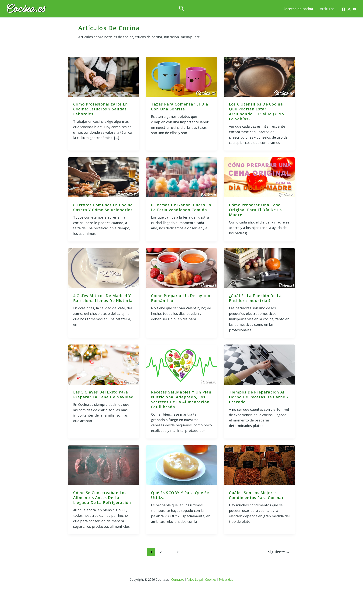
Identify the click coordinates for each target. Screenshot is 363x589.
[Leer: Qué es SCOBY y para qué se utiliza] (181, 465)
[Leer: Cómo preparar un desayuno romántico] (181, 267)
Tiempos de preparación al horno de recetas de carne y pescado (259, 397)
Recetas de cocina (298, 8)
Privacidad (226, 579)
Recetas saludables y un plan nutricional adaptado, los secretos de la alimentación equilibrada (181, 399)
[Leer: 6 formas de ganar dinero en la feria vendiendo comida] (181, 177)
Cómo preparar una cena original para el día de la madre (255, 209)
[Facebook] (343, 9)
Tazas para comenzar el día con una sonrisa (179, 107)
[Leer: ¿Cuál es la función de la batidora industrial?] (259, 267)
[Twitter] (349, 9)
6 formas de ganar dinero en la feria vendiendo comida (181, 207)
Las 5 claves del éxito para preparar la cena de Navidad (103, 395)
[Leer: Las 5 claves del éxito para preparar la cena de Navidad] (103, 364)
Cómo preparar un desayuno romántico (180, 298)
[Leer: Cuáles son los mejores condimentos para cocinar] (259, 465)
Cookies (210, 579)
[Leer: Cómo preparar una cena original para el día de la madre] (259, 177)
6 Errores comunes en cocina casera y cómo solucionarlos (103, 207)
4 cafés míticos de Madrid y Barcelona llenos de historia (103, 298)
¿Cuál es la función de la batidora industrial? (255, 298)
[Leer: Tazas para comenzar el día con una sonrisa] (181, 76)
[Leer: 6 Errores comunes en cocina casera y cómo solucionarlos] (103, 177)
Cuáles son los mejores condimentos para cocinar (256, 495)
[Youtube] (354, 9)
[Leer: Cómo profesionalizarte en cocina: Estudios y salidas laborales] (103, 76)
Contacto (177, 579)
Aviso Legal (195, 579)
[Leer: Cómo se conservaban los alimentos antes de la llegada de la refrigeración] (103, 465)
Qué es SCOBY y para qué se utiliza (180, 495)
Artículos (327, 8)
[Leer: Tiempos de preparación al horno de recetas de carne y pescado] (259, 364)
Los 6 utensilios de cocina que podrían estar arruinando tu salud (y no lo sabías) (256, 111)
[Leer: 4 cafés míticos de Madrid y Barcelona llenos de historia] (103, 267)
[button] (181, 9)
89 (179, 551)
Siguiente (278, 551)
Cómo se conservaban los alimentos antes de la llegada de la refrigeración (102, 497)
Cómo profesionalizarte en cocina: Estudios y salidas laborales (100, 109)
